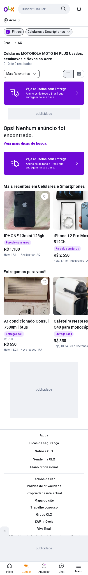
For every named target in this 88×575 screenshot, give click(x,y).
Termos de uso (44, 479)
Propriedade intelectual (44, 493)
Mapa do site (44, 500)
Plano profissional (44, 467)
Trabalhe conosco (44, 507)
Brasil (8, 42)
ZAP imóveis (44, 521)
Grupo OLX (44, 514)
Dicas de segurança (44, 443)
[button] (44, 9)
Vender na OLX (44, 459)
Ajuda (44, 435)
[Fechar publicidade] (4, 530)
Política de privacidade (44, 486)
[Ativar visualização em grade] (79, 74)
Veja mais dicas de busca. (25, 143)
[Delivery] (14, 93)
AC (20, 42)
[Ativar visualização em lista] (68, 74)
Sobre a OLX (44, 451)
